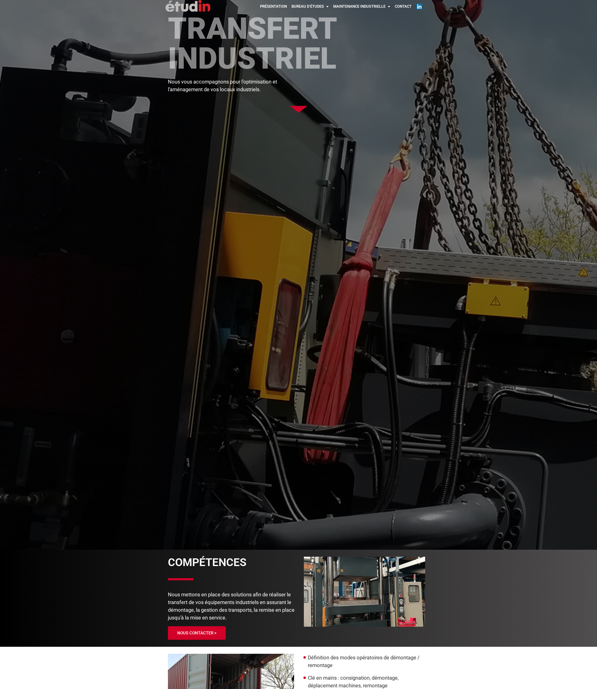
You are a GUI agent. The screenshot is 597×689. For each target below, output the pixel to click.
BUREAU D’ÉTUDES (308, 6)
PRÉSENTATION (273, 6)
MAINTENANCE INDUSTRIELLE (359, 6)
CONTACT (403, 6)
